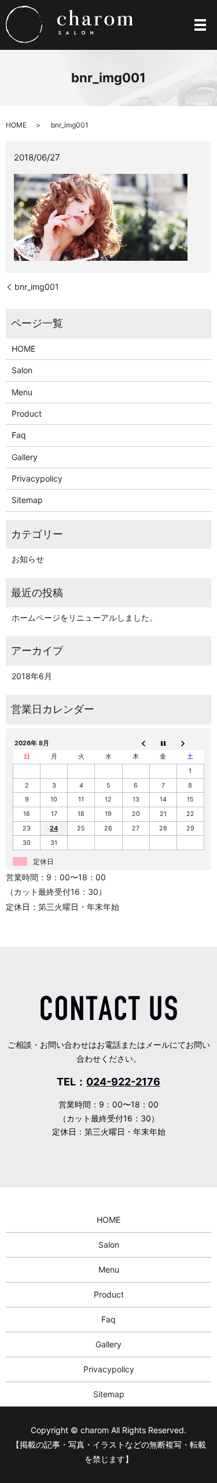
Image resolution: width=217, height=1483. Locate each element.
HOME (16, 125)
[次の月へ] (190, 743)
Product (27, 413)
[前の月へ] (135, 743)
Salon (22, 370)
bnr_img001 (36, 287)
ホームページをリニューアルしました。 (84, 617)
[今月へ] (162, 743)
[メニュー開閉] (200, 25)
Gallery (25, 457)
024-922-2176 (123, 1082)
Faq (19, 435)
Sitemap (27, 500)
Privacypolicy (37, 478)
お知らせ (28, 559)
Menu (22, 392)
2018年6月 (32, 676)
